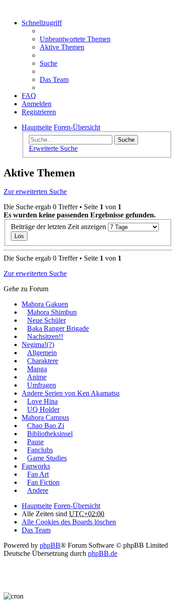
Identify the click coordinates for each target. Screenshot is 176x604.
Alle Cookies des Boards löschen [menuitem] (69, 522)
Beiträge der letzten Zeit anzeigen (59, 226)
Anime (36, 377)
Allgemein (42, 352)
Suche (126, 139)
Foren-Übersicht (77, 505)
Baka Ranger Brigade (58, 328)
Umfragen (41, 385)
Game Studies (47, 458)
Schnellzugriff (42, 23)
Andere (37, 490)
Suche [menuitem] (48, 63)
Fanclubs (40, 450)
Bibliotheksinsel (50, 433)
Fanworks (36, 466)
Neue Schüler (46, 320)
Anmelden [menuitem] (36, 104)
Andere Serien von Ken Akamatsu (71, 393)
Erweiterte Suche (53, 148)
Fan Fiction (43, 482)
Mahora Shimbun (52, 312)
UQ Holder (43, 409)
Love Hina (42, 401)
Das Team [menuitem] (54, 79)
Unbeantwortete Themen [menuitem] (75, 39)
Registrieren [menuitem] (39, 112)
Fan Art (38, 474)
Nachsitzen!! (45, 336)
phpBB (50, 545)
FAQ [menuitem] (29, 95)
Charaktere (42, 361)
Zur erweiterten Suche (35, 191)
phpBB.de (102, 553)
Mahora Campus (45, 417)
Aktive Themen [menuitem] (62, 47)
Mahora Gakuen (45, 304)
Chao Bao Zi (45, 425)
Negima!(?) (38, 344)
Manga (37, 369)
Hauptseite (37, 505)
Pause (35, 442)
